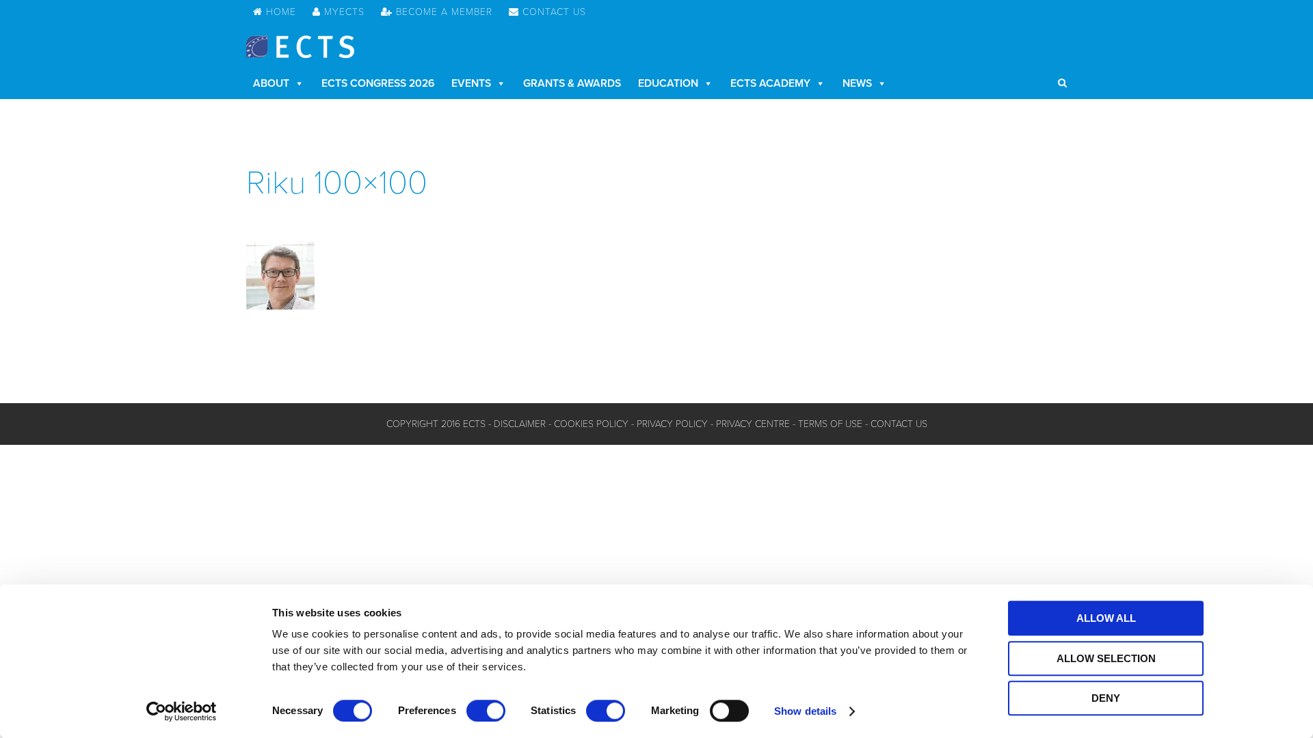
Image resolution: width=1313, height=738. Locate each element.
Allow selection (1106, 658)
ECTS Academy (770, 83)
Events (471, 83)
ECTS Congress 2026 (377, 83)
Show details (805, 711)
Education (668, 83)
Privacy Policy (672, 424)
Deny (1105, 698)
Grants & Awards (572, 83)
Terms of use (830, 424)
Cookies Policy (591, 424)
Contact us (899, 424)
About (271, 83)
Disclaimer (520, 424)
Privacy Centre (753, 424)
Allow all (1106, 618)
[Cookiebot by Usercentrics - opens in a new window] (181, 711)
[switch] (485, 711)
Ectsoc (300, 47)
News (857, 83)
